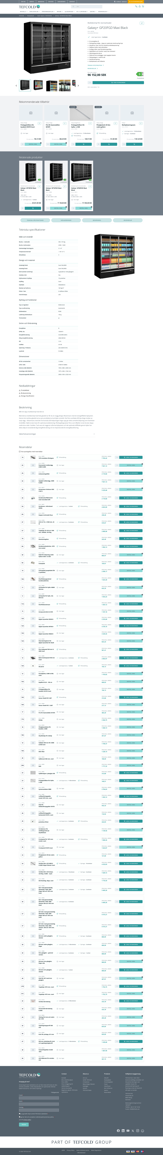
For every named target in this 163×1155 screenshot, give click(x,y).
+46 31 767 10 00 (135, 1107)
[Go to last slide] (16, 85)
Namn (21, 1101)
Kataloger (85, 1086)
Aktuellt (23, 11)
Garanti (85, 1088)
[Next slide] (78, 85)
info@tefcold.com (135, 1109)
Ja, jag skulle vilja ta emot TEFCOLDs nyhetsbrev (34, 1114)
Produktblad (140, 78)
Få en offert (65, 1082)
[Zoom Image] (47, 50)
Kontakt (64, 1078)
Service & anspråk (67, 1088)
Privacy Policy (70, 1150)
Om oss (85, 1078)
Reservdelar (102, 11)
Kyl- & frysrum (81, 11)
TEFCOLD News (87, 1090)
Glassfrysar (69, 11)
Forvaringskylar (108, 1082)
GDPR (63, 1150)
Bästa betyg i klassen (89, 1084)
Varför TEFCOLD (87, 1080)
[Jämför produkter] (39, 123)
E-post (21, 1095)
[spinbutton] (90, 82)
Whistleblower (81, 1152)
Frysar (59, 11)
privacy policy (27, 1119)
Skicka (24, 1124)
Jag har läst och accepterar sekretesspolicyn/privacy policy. (37, 1117)
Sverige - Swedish (121, 1)
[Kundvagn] (143, 6)
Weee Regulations (96, 1150)
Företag (21, 1107)
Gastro (92, 11)
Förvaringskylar (47, 11)
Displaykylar (34, 11)
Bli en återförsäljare (136, 1)
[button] (25, 85)
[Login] (140, 6)
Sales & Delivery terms (82, 1150)
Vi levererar (86, 1082)
